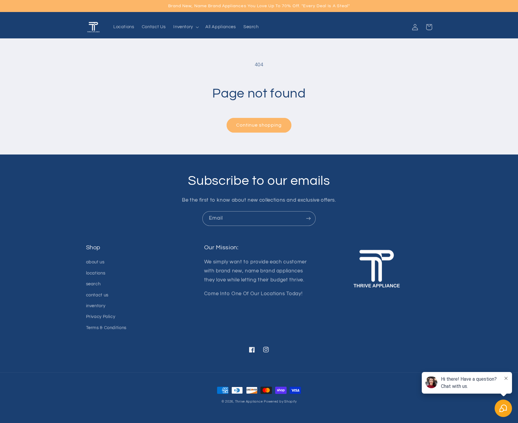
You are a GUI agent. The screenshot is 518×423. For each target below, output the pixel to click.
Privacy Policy (100, 316)
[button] (186, 27)
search (93, 284)
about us (95, 262)
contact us (97, 295)
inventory (96, 306)
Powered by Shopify (280, 401)
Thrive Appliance (249, 401)
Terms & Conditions (106, 328)
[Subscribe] (308, 218)
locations (96, 273)
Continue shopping (259, 125)
